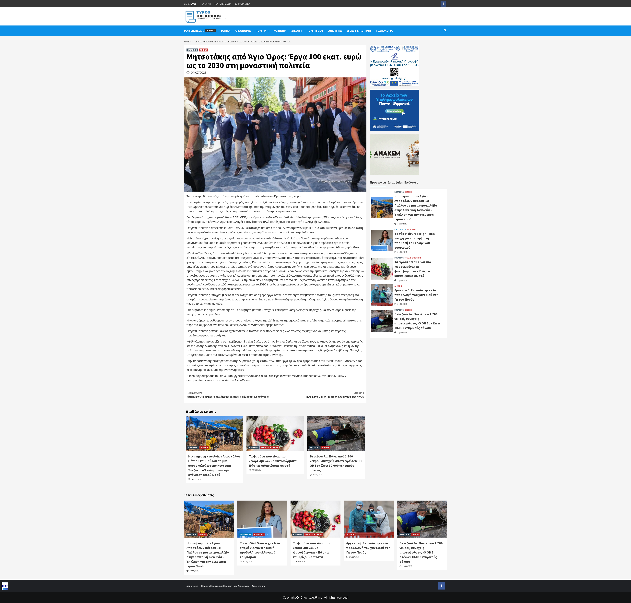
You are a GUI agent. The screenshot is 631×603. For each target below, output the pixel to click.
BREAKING (192, 50)
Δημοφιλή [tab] (395, 182)
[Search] (445, 30)
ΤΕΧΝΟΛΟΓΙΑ (384, 31)
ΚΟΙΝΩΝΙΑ (279, 31)
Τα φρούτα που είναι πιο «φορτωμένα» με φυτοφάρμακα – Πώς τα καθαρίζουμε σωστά (274, 461)
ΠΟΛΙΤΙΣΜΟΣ (315, 31)
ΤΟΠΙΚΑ (225, 31)
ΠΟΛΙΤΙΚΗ (262, 31)
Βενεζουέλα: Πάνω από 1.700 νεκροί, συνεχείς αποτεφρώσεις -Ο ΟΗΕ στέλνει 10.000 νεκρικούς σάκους (421, 552)
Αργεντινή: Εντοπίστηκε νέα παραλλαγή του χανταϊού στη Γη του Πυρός (416, 294)
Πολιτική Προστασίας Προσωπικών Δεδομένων (225, 585)
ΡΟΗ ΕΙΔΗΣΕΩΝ (222, 3)
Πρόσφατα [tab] (378, 182)
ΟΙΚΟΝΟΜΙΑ (243, 31)
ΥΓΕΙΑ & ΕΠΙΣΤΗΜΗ (359, 31)
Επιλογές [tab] (411, 182)
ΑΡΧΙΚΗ (206, 3)
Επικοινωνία (192, 585)
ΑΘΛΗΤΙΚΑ (335, 31)
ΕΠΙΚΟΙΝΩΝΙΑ (242, 3)
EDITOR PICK (400, 229)
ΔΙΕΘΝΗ (296, 31)
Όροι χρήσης (258, 585)
